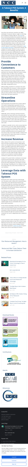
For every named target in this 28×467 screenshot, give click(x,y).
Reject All (14, 464)
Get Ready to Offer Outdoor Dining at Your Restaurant (18, 294)
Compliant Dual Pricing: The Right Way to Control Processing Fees (18, 302)
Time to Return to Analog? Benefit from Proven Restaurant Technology (18, 279)
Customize (14, 460)
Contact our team (17, 225)
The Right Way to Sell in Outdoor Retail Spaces (18, 287)
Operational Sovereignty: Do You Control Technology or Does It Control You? (18, 263)
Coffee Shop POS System (8, 443)
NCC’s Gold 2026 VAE (15, 270)
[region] (14, 455)
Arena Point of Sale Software (9, 441)
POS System (5, 19)
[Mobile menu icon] (25, 2)
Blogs (4, 17)
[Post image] (4, 263)
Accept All (14, 457)
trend (21, 35)
